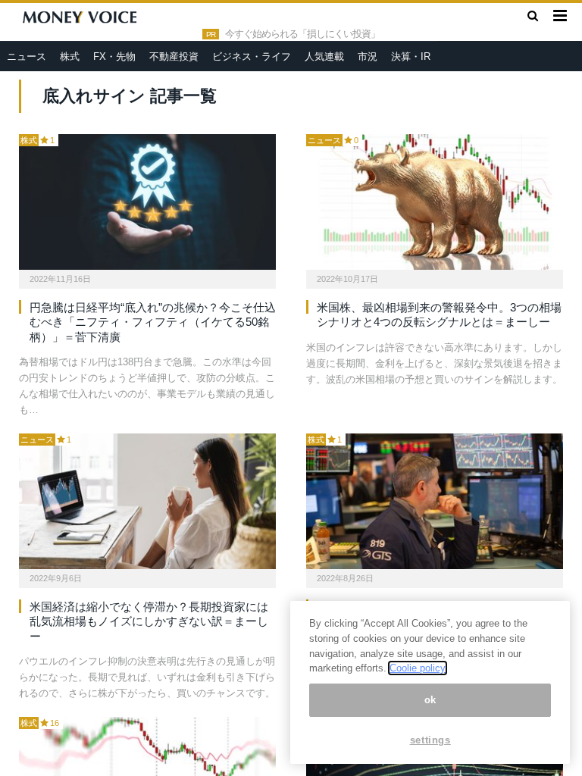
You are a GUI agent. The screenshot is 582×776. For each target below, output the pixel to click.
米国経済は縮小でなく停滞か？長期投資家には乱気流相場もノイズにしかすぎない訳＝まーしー (149, 621)
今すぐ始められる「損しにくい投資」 (302, 34)
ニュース (26, 56)
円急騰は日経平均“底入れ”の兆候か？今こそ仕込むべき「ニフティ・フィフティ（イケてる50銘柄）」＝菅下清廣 (153, 322)
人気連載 (324, 56)
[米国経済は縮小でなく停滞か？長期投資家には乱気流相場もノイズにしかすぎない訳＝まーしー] (147, 501)
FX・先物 (114, 56)
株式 (70, 56)
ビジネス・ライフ (251, 56)
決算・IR (410, 56)
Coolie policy (418, 668)
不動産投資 (174, 56)
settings (430, 740)
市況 (367, 56)
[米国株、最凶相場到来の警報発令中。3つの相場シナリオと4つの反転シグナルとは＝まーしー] (434, 202)
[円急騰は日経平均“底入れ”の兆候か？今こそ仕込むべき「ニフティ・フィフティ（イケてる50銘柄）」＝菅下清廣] (147, 202)
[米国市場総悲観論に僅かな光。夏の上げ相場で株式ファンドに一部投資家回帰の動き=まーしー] (434, 501)
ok (430, 700)
